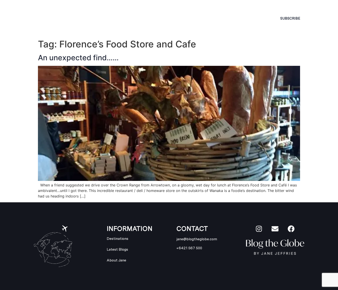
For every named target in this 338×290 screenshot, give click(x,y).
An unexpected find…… (78, 57)
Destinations (150, 18)
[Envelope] (275, 228)
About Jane (108, 18)
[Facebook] (291, 228)
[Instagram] (258, 228)
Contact (241, 18)
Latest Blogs (201, 18)
